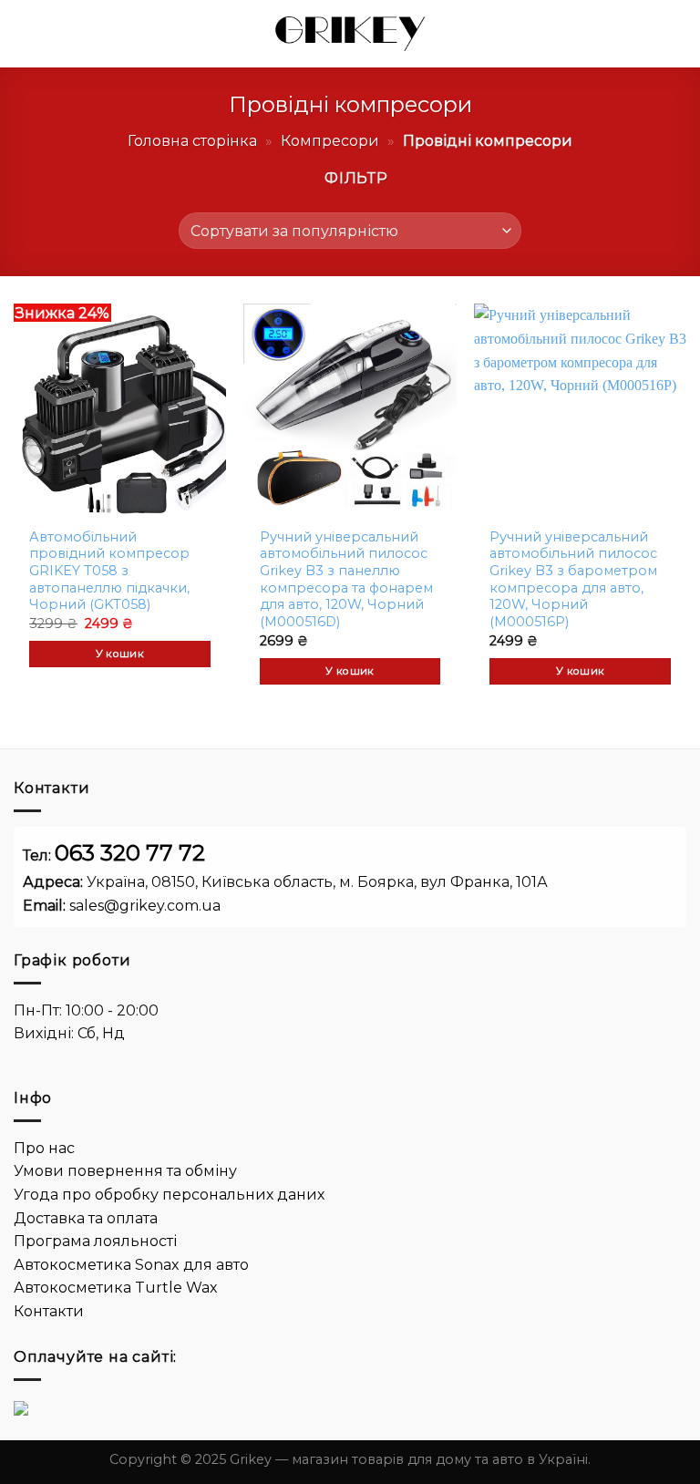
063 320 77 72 (130, 853)
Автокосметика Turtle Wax (116, 1287)
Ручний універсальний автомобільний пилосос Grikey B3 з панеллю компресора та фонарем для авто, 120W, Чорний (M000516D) (346, 580)
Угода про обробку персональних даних (169, 1194)
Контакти (49, 1311)
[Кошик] (677, 34)
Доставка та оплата (86, 1218)
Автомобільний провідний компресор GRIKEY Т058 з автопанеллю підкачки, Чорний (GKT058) (109, 571)
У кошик (120, 653)
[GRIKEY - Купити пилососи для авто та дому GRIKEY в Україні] (350, 34)
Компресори (330, 140)
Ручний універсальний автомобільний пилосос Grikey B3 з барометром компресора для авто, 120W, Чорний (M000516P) (573, 580)
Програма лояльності (95, 1241)
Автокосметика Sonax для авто (131, 1264)
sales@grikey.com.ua (145, 905)
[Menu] (25, 33)
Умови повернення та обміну (125, 1171)
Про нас (44, 1148)
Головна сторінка (192, 140)
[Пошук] (652, 33)
